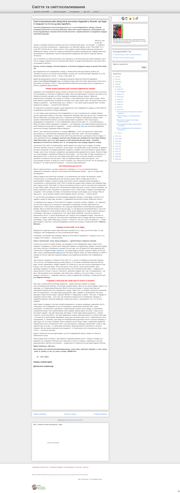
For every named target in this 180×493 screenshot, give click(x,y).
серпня (119, 96)
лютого (119, 109)
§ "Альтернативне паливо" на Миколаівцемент (127, 54)
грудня (119, 89)
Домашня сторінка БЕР (41, 11)
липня (119, 99)
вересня (119, 94)
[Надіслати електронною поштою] (41, 357)
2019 (117, 84)
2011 (116, 151)
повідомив (60, 250)
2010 (117, 154)
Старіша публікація (100, 414)
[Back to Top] (179, 492)
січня (118, 133)
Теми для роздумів (59, 11)
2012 (117, 149)
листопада (120, 91)
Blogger (100, 479)
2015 (117, 141)
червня (119, 102)
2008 (117, 159)
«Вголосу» (84, 126)
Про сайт (87, 11)
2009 (117, 156)
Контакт (96, 11)
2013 (117, 146)
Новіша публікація (39, 414)
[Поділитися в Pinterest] (48, 357)
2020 (117, 81)
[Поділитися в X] (44, 357)
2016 (117, 138)
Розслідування (75, 11)
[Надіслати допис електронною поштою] (37, 356)
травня (119, 104)
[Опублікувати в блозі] (42, 357)
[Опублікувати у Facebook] (46, 357)
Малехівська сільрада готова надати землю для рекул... (127, 120)
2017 (117, 136)
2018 (117, 87)
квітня (119, 107)
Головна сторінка (70, 414)
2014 (117, 143)
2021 (117, 79)
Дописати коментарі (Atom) (75, 420)
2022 (117, 76)
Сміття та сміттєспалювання (58, 7)
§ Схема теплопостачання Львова (123, 57)
